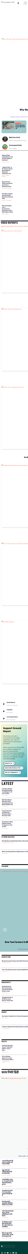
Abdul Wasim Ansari (8, 170)
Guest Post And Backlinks (7, 1243)
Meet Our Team (5, 1233)
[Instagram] (5, 1223)
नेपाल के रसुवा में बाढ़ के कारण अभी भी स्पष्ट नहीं (20, 126)
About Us (3, 1229)
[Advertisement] (14, 21)
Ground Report (6, 946)
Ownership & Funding (6, 1236)
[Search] (18, 3)
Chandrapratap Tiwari (8, 826)
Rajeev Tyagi (5, 157)
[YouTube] (8, 1223)
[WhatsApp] (2, 1223)
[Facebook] (13, 1223)
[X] (10, 1223)
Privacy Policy (4, 1248)
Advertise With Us (5, 1245)
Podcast (18, 123)
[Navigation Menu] (25, 3)
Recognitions (4, 1238)
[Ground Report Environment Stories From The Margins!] (7, 3)
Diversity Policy (5, 1250)
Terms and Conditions (6, 1252)
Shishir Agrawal (7, 180)
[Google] (16, 1223)
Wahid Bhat (5, 204)
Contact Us (4, 1231)
